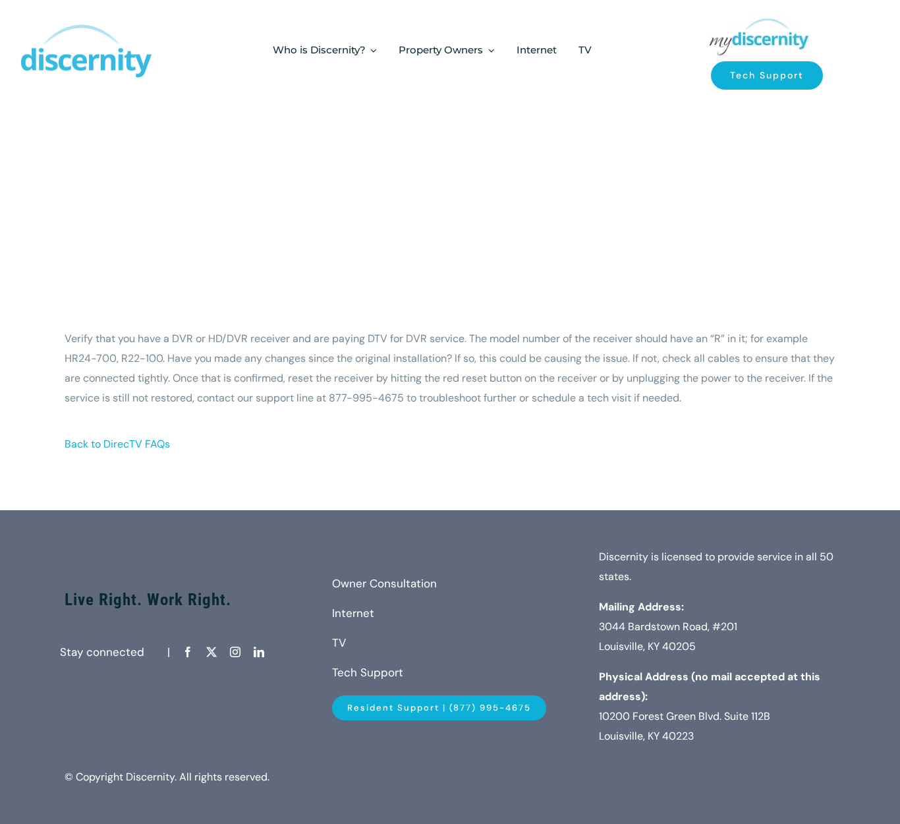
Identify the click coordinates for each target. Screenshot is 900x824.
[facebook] (188, 652)
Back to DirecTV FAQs (117, 444)
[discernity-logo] (759, 18)
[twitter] (211, 652)
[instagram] (235, 652)
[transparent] (86, 21)
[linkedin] (259, 652)
